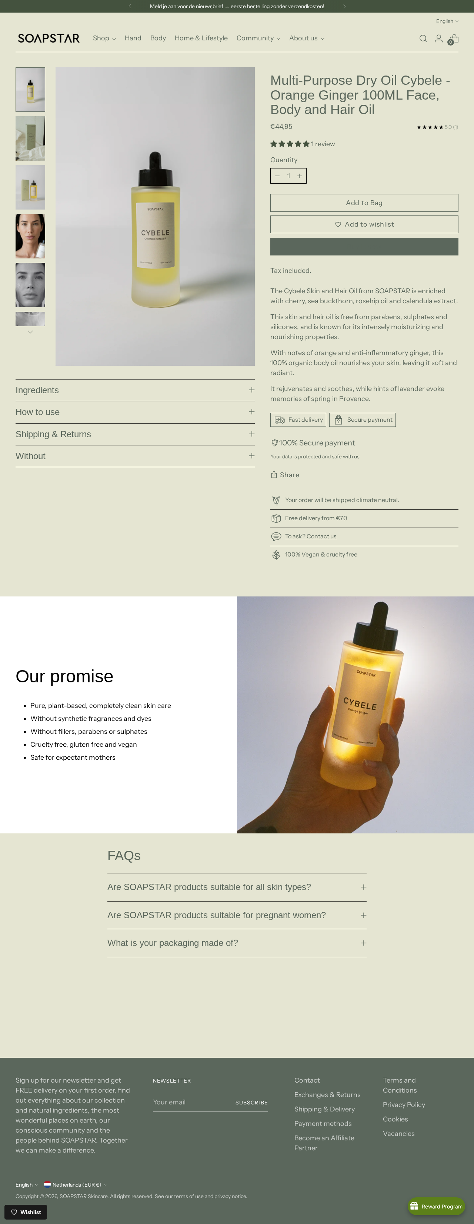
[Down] (30, 331)
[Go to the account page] (438, 38)
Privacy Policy (404, 1105)
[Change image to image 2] (30, 138)
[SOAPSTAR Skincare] (49, 38)
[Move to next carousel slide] (452, 1002)
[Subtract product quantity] (277, 175)
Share (290, 475)
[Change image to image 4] (30, 236)
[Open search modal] (423, 38)
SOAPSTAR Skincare (83, 1196)
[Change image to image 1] (30, 89)
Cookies (395, 1119)
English (444, 21)
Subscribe (252, 1102)
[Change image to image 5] (30, 285)
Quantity (283, 160)
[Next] (344, 6)
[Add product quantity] (299, 175)
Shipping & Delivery (324, 1109)
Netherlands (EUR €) (77, 1184)
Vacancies (399, 1134)
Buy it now (364, 247)
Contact (307, 1080)
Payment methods (323, 1124)
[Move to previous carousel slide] (435, 1003)
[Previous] (130, 6)
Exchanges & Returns (327, 1095)
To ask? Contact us (311, 536)
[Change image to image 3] (30, 187)
